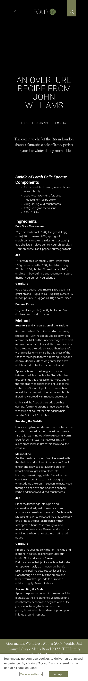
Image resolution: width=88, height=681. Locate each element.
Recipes (25, 123)
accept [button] (58, 674)
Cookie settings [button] (31, 674)
